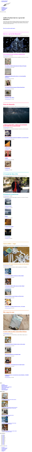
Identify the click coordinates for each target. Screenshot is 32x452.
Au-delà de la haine (8, 206)
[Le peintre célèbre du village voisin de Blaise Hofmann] (5, 398)
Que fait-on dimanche (4, 7)
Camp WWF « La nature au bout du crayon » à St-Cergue (15, 306)
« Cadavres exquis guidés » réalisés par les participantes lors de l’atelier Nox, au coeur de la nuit (15, 125)
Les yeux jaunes (7, 236)
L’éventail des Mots (4, 8)
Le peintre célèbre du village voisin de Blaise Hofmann (15, 331)
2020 (3, 439)
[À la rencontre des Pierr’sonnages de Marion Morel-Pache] (8, 85)
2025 (3, 435)
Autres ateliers (3, 9)
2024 (3, 436)
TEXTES (3, 10)
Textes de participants (4, 389)
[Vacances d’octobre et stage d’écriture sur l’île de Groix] (8, 294)
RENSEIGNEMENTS (5, 385)
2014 (3, 444)
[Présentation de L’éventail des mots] (16, 192)
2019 (3, 440)
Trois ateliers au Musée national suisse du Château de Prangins (15, 65)
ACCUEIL (3, 384)
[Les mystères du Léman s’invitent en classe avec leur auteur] (16, 262)
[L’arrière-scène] (8, 166)
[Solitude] (8, 214)
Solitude (6, 216)
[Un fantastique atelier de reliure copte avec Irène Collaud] (8, 284)
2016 (3, 442)
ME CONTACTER (4, 1)
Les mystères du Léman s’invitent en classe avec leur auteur (16, 263)
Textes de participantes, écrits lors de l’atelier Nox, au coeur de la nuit (16, 137)
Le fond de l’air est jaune (9, 226)
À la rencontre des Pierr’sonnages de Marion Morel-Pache (15, 87)
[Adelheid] (8, 156)
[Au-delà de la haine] (8, 204)
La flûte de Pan (7, 147)
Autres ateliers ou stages (8, 423)
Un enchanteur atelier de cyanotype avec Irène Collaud (14, 275)
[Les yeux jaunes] (8, 235)
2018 (3, 441)
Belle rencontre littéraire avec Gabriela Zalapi (12, 354)
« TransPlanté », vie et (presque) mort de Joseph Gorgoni (14, 364)
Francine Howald (8, 67)
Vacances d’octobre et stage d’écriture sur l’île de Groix (14, 296)
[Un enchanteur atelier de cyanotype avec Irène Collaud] (5, 422)
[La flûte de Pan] (8, 146)
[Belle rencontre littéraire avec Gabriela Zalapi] (8, 352)
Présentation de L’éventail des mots (10, 194)
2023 (3, 437)
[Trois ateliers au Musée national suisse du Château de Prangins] (8, 64)
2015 (3, 443)
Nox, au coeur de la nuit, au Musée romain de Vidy (14, 54)
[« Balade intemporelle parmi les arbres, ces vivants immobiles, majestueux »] (8, 74)
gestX (6, 445)
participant (7, 149)
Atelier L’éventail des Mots (5, 387)
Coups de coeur (4, 388)
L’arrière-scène (7, 168)
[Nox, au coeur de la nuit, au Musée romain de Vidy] (16, 52)
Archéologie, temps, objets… (10, 97)
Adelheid (6, 158)
